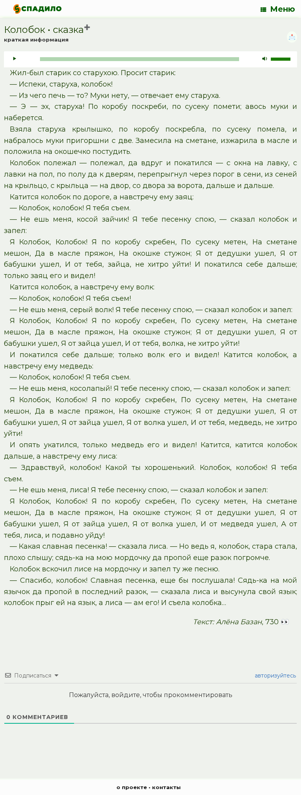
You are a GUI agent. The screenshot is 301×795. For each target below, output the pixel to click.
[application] (150, 59)
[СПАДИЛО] (37, 9)
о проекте (131, 787)
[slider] (282, 58)
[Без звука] (264, 59)
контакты (166, 787)
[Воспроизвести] (14, 59)
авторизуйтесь (274, 675)
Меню (282, 9)
